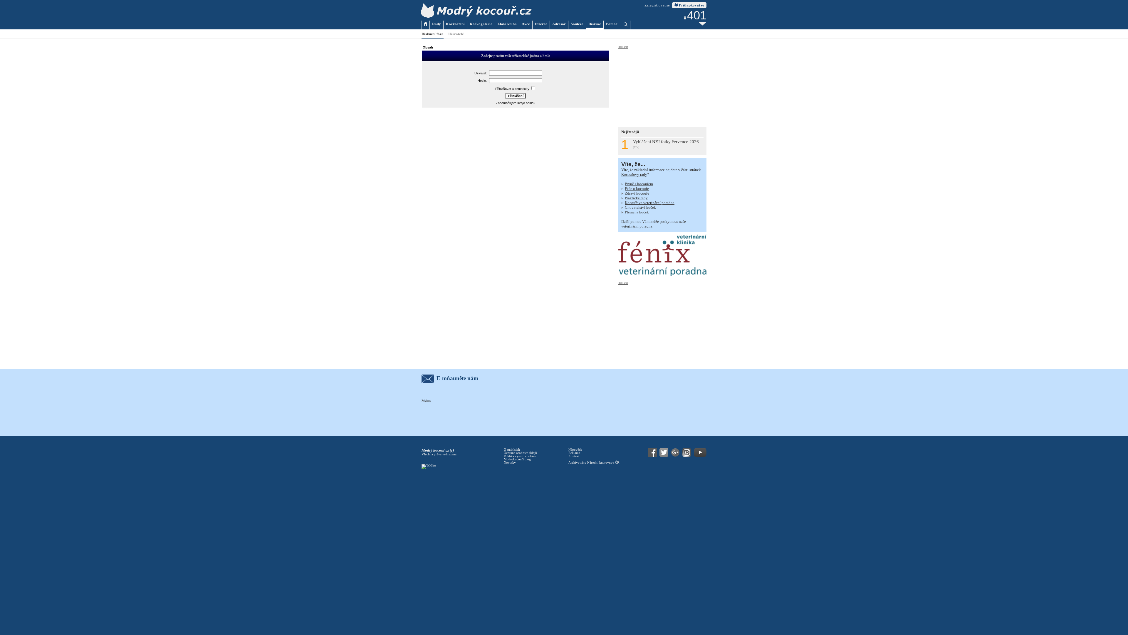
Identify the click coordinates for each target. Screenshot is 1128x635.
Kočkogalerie (481, 24)
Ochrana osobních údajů (520, 452)
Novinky (510, 462)
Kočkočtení (455, 24)
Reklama (623, 47)
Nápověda (575, 449)
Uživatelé (456, 34)
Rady (436, 24)
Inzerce (541, 24)
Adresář (559, 24)
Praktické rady (636, 198)
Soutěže (577, 24)
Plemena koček (637, 212)
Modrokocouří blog (517, 459)
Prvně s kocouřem (639, 184)
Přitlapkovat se (691, 5)
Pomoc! (612, 24)
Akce (526, 24)
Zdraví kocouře (637, 193)
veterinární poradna (636, 226)
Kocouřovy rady (634, 174)
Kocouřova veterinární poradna (649, 202)
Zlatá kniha (507, 24)
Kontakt (573, 456)
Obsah (428, 47)
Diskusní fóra (433, 34)
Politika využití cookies (520, 456)
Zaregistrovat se (657, 5)
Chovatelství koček (640, 207)
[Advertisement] (662, 86)
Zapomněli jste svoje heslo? (515, 103)
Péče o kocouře (637, 188)
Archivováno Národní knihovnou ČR (593, 462)
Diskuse (594, 24)
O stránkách (512, 449)
